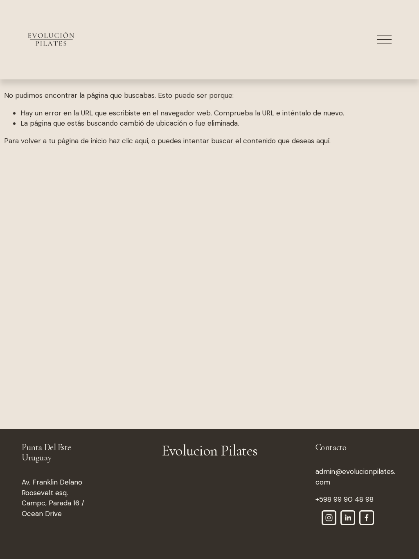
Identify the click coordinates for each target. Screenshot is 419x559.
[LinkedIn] (347, 517)
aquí (322, 140)
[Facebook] (366, 517)
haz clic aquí (128, 140)
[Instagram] (329, 517)
